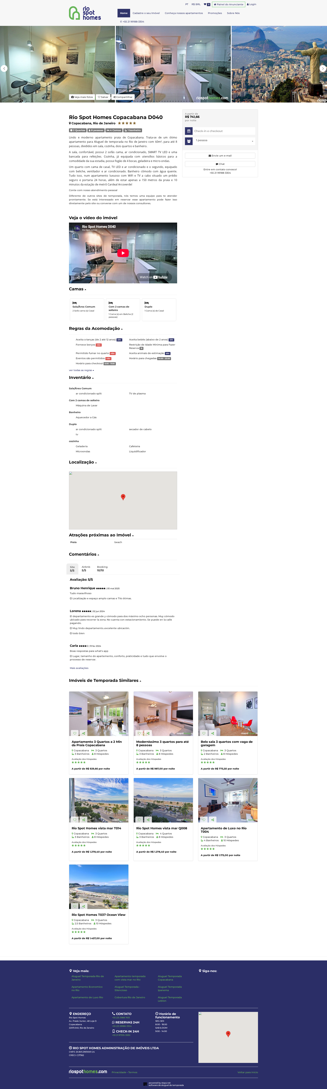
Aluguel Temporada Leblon (170, 999)
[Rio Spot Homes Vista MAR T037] (98, 887)
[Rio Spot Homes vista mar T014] (98, 800)
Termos (132, 1072)
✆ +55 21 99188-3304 (132, 21)
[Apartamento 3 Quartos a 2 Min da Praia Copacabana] (98, 714)
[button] (323, 68)
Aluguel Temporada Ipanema (170, 988)
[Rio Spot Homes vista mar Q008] (163, 800)
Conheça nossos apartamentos (184, 13)
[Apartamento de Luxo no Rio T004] (228, 800)
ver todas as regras (81, 370)
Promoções (215, 13)
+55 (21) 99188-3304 (122, 1026)
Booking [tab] (102, 568)
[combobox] (224, 141)
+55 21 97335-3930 (121, 1035)
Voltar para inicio (248, 1072)
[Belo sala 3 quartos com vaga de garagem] (228, 714)
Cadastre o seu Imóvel (146, 13)
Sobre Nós (233, 13)
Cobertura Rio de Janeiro (130, 997)
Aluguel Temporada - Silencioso (127, 988)
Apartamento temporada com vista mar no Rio (130, 978)
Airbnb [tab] (86, 568)
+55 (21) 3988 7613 (121, 1017)
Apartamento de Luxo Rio (87, 997)
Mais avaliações (79, 668)
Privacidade (119, 1072)
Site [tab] (72, 569)
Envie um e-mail (221, 155)
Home (124, 13)
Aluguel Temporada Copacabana (170, 978)
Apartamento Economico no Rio (87, 988)
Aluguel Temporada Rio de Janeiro (88, 978)
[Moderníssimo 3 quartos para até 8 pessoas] (163, 714)
